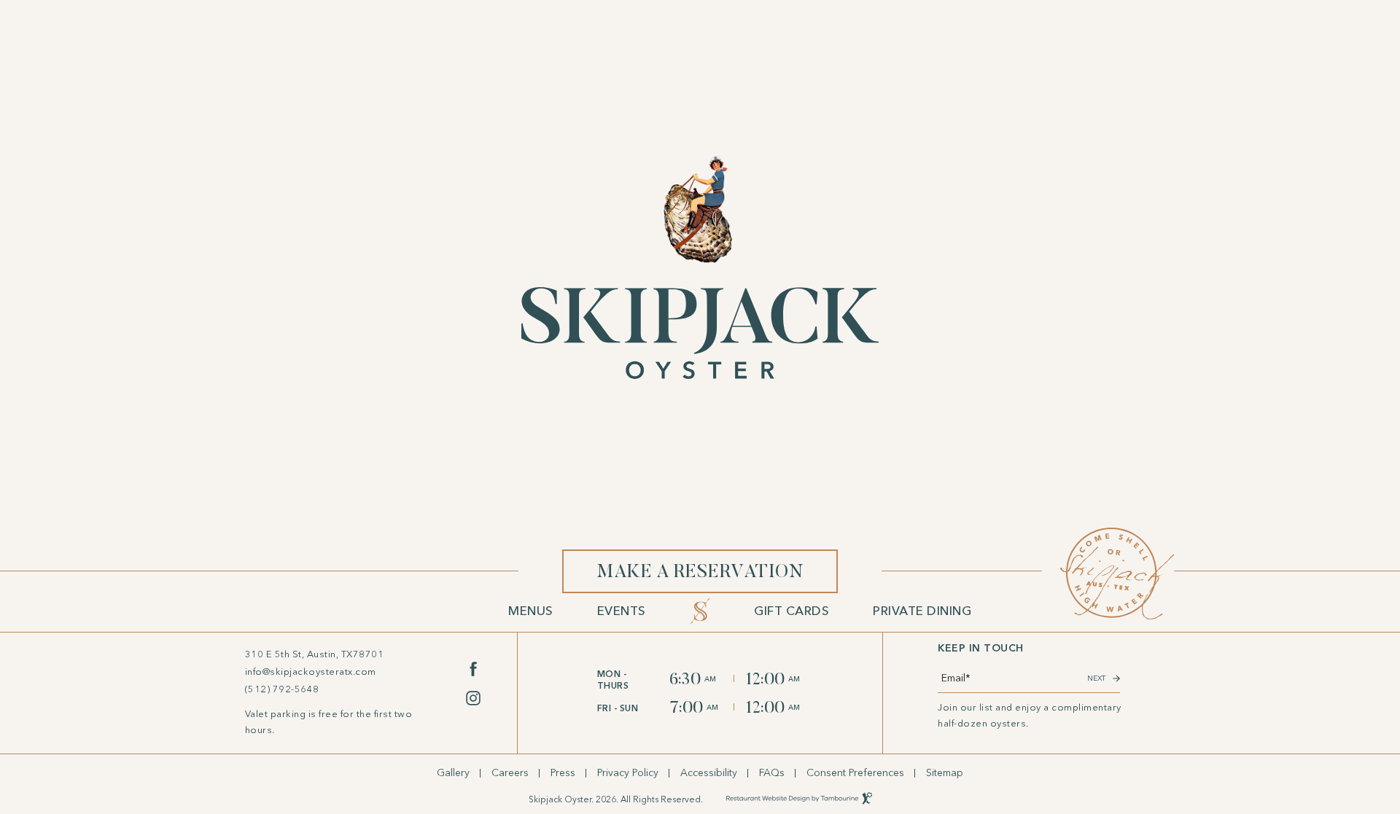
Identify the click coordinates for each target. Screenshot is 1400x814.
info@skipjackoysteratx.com (310, 672)
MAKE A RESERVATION (700, 565)
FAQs (772, 773)
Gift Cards (791, 610)
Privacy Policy (627, 773)
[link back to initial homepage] (700, 267)
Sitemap (944, 773)
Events (621, 610)
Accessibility (708, 773)
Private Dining (922, 610)
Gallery (453, 773)
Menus (530, 610)
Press (563, 773)
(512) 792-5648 (282, 689)
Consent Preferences (855, 773)
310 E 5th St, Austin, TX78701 (314, 653)
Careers (510, 773)
